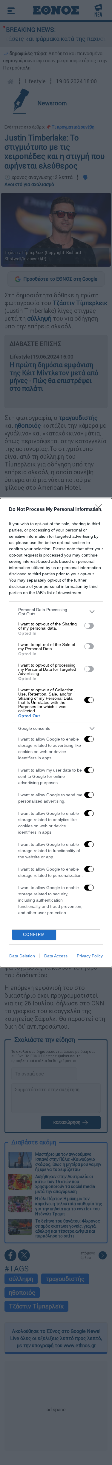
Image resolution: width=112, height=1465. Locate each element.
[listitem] (56, 612)
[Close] (100, 509)
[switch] (89, 626)
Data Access (55, 956)
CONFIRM (34, 934)
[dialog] (56, 732)
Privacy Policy (90, 956)
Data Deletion (22, 956)
